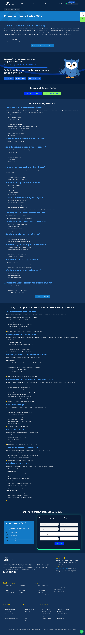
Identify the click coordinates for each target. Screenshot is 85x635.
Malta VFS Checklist (46, 613)
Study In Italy (22, 592)
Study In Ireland (9, 587)
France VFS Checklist (46, 606)
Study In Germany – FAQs (59, 587)
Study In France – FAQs (43, 587)
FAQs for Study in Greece (12, 39)
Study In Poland (22, 587)
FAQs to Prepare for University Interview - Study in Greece (20, 41)
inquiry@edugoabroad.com (16, 538)
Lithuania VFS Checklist (63, 618)
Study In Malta (22, 585)
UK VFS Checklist (46, 609)
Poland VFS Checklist (46, 611)
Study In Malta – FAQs (58, 589)
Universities (27, 611)
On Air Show (8, 611)
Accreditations (28, 613)
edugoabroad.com (13, 540)
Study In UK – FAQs (42, 592)
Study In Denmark (10, 592)
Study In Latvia (22, 590)
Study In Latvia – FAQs (59, 591)
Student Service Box (9, 613)
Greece (5, 28)
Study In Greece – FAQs (59, 594)
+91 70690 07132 (13, 535)
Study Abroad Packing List (11, 606)
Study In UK (8, 590)
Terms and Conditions (20, 629)
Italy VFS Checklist (46, 616)
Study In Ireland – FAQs (43, 590)
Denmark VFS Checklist (63, 609)
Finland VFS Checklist (63, 613)
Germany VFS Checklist (63, 606)
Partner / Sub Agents (29, 609)
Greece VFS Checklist (63, 611)
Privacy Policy (12, 629)
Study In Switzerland (23, 594)
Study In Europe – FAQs (43, 585)
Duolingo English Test (10, 609)
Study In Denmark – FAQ (43, 594)
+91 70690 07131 (13, 532)
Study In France (9, 585)
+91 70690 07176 (72, 562)
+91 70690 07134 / (63, 562)
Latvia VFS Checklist (62, 616)
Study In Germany (10, 594)
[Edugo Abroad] (9, 4)
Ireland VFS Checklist (46, 618)
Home (6, 9)
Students (27, 606)
